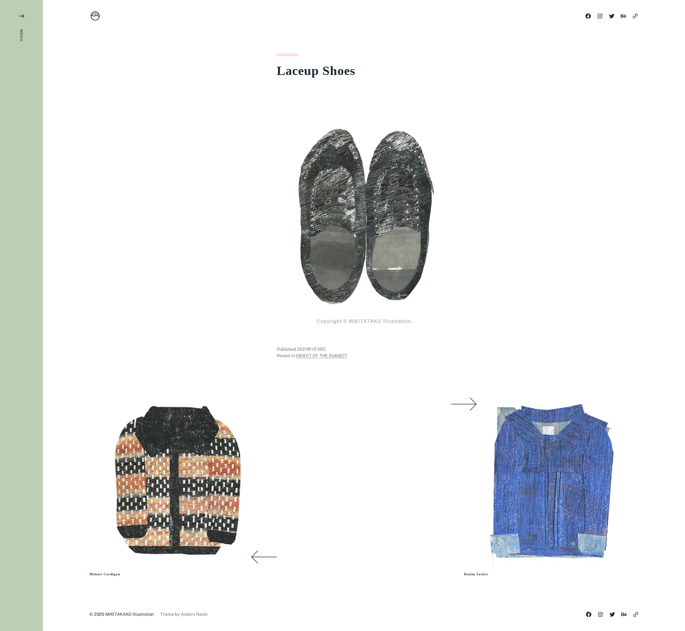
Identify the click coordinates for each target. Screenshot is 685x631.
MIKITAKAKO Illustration (129, 614)
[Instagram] (600, 16)
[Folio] (635, 16)
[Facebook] (588, 16)
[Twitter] (612, 16)
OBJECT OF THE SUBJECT (321, 355)
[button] (21, 315)
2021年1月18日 (311, 349)
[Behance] (623, 16)
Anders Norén (194, 614)
